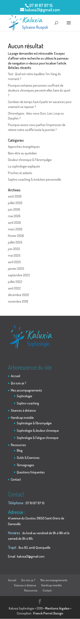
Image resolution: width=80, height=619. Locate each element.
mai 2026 (14, 216)
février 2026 (16, 236)
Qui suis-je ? (18, 383)
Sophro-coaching (28, 403)
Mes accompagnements (26, 390)
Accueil (15, 376)
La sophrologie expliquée (24, 166)
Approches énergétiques (24, 147)
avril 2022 (14, 288)
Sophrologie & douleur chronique (38, 430)
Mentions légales (57, 608)
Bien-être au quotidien (22, 153)
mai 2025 (14, 255)
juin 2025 (14, 249)
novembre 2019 (18, 301)
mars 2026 (15, 229)
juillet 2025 (15, 242)
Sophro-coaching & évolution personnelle (34, 179)
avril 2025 (14, 262)
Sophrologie (24, 396)
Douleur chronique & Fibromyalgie (30, 160)
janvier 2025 (16, 268)
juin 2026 (14, 209)
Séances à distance (23, 410)
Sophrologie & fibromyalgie (34, 423)
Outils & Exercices (28, 458)
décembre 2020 (18, 295)
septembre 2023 (19, 275)
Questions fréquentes (31, 472)
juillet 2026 (15, 203)
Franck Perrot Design (48, 613)
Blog (20, 450)
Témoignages (25, 465)
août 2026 (15, 196)
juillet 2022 (15, 282)
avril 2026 (14, 222)
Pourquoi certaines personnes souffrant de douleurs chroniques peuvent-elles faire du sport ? (39, 90)
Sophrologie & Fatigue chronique (37, 438)
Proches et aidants (20, 173)
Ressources (18, 445)
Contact (16, 479)
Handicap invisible (22, 418)
